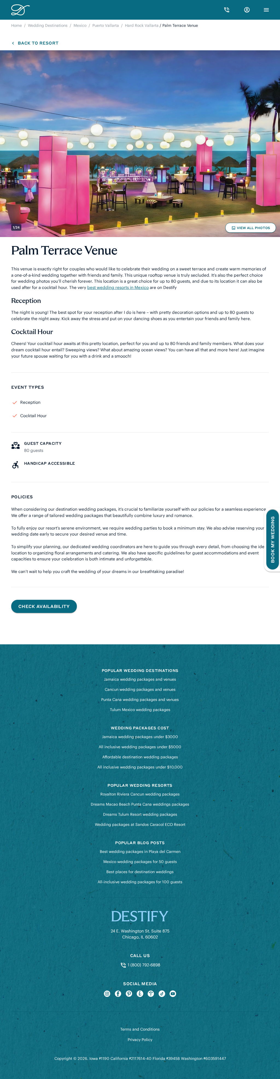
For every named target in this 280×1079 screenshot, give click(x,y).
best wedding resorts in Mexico (118, 287)
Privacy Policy (140, 1039)
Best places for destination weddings (140, 871)
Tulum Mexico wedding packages (140, 709)
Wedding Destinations (48, 25)
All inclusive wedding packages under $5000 (140, 746)
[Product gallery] (140, 143)
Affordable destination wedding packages (140, 757)
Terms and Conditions (140, 1029)
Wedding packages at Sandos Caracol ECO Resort (140, 824)
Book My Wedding (272, 539)
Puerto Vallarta (105, 25)
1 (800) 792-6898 (143, 964)
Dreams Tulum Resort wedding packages (140, 814)
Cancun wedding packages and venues (140, 689)
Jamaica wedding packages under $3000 (140, 736)
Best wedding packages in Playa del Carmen (140, 851)
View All (250, 229)
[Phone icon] (226, 10)
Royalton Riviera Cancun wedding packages (140, 794)
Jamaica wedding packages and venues (140, 679)
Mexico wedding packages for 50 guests (140, 861)
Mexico (80, 25)
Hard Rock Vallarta (142, 25)
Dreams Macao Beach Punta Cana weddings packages (140, 804)
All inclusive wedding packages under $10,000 (140, 767)
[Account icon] (247, 10)
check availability (44, 606)
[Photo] (140, 143)
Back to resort (38, 43)
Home (16, 25)
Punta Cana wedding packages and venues (140, 699)
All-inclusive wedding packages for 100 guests (140, 881)
